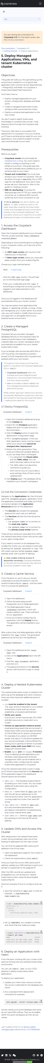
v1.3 (5, 19)
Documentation (8, 48)
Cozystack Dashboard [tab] (12, 412)
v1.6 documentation (15, 40)
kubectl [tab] (28, 412)
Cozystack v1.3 (23, 48)
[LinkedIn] (6, 1055)
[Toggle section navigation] (4, 12)
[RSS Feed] (10, 1055)
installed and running (14, 161)
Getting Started (10, 51)
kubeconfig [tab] (16, 270)
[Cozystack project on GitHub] (34, 1055)
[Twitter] (2, 1055)
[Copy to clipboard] (41, 902)
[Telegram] (41, 1055)
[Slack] (38, 1055)
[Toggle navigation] (40, 3)
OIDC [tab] (5, 270)
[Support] (14, 1055)
